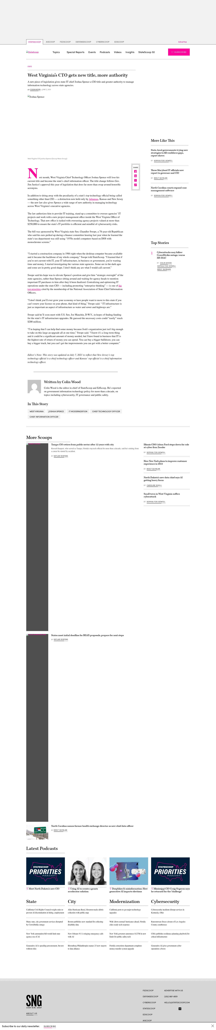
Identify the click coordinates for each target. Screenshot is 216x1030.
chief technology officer (106, 411)
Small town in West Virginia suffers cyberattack (162, 495)
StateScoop (34, 42)
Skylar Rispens (61, 456)
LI (174, 1008)
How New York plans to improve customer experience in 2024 (165, 462)
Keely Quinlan (160, 178)
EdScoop (119, 41)
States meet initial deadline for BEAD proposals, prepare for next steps (87, 635)
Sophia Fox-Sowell (163, 160)
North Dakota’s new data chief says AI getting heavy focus (163, 479)
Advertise (182, 42)
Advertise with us (173, 990)
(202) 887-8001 (171, 996)
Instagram (180, 1008)
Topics (56, 52)
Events (92, 52)
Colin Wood (35, 90)
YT (184, 1008)
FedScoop (65, 41)
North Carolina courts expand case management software (169, 189)
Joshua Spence (56, 411)
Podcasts (105, 52)
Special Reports (75, 52)
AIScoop (50, 41)
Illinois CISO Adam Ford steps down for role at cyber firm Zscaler (166, 446)
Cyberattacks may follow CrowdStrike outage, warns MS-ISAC (171, 255)
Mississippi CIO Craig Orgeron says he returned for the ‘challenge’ (170, 890)
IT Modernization (78, 411)
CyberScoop (102, 41)
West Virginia (37, 411)
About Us (31, 1013)
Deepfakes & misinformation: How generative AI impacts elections (129, 890)
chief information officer (44, 416)
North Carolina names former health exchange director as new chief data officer (92, 826)
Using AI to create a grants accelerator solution (83, 890)
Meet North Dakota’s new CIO (43, 888)
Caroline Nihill (154, 485)
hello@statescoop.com (177, 1002)
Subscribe (180, 52)
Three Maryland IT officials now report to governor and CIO (167, 172)
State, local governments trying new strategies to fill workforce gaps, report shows (169, 153)
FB (165, 1008)
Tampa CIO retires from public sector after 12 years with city (82, 444)
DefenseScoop (83, 41)
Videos (118, 52)
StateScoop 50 (146, 52)
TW (170, 1008)
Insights (130, 52)
